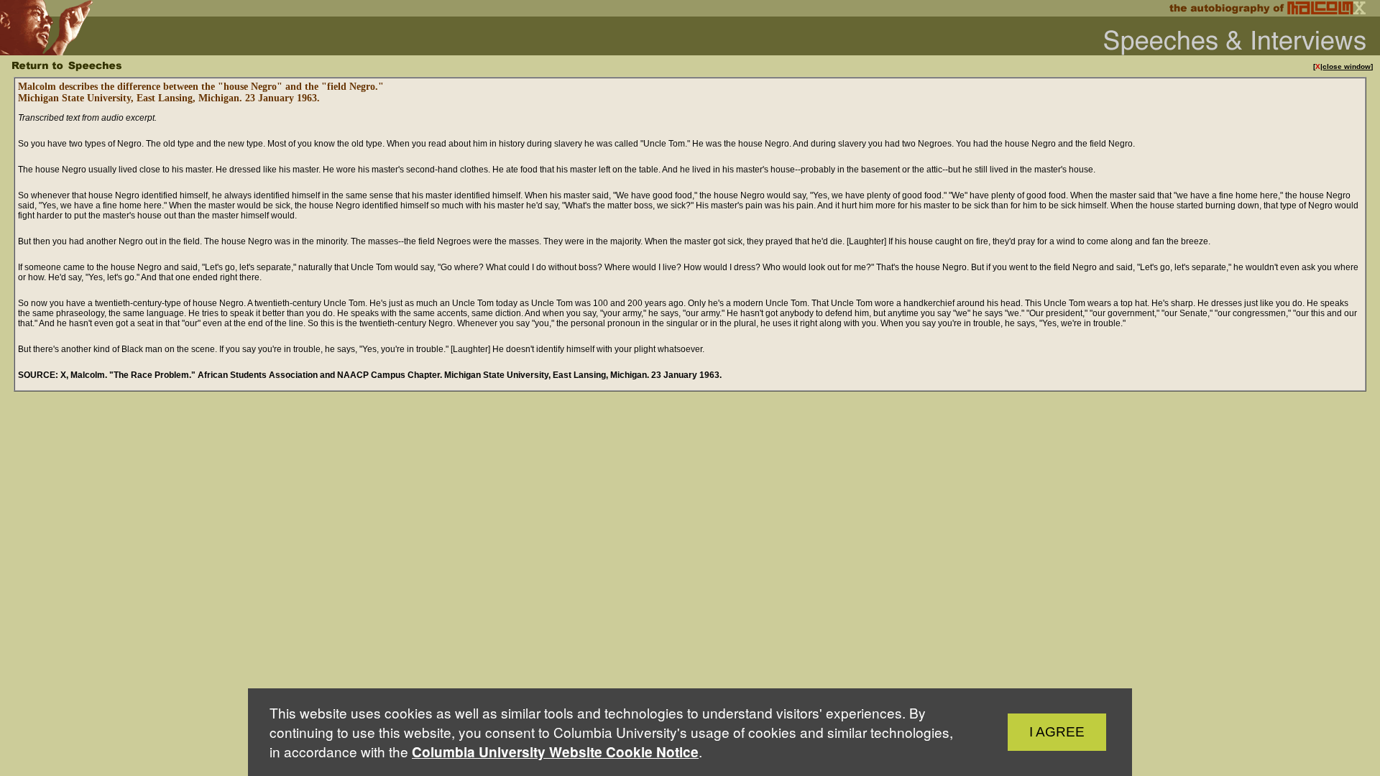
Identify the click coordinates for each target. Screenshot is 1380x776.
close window (1346, 66)
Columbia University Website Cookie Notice (555, 752)
